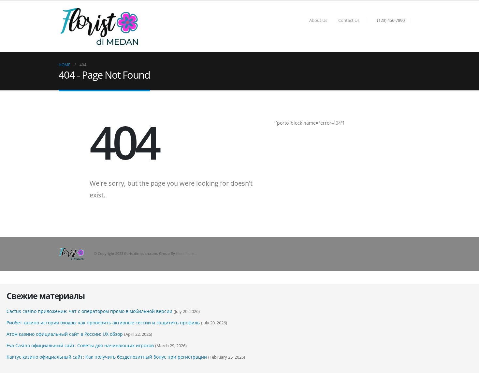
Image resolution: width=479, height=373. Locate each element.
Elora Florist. (186, 253)
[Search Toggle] (417, 20)
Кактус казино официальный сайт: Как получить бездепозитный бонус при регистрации (107, 357)
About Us (318, 20)
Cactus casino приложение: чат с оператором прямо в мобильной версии (89, 311)
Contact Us (348, 20)
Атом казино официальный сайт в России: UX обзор (65, 334)
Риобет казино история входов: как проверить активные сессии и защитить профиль (103, 322)
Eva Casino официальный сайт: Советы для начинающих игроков (80, 345)
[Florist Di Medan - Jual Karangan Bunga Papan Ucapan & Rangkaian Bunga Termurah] (99, 26)
